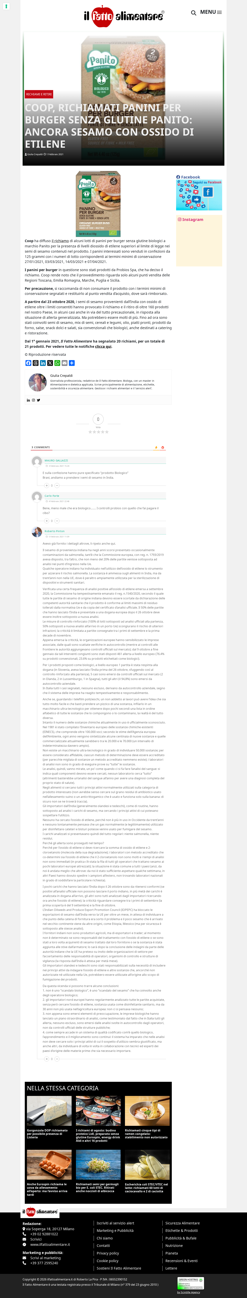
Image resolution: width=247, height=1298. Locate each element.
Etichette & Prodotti (181, 1230)
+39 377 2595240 (44, 1262)
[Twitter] (38, 400)
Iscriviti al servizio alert (115, 1223)
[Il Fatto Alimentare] (123, 15)
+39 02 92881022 (44, 1233)
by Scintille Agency (188, 1292)
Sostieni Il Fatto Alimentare (119, 1268)
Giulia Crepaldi (35, 154)
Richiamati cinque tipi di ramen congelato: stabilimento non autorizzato (146, 1133)
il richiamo (60, 240)
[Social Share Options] (181, 262)
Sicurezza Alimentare (182, 1223)
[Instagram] (33, 400)
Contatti (103, 1245)
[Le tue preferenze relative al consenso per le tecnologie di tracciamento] (6, 6)
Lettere (171, 1268)
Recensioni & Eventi (181, 1260)
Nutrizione (174, 1245)
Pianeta (171, 1253)
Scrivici (36, 1239)
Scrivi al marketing (45, 1257)
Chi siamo (105, 1238)
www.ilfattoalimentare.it (50, 1244)
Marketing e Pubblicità (115, 1230)
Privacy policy (108, 1253)
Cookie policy (107, 1260)
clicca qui (103, 346)
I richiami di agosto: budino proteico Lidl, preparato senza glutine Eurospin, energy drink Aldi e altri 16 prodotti (98, 1135)
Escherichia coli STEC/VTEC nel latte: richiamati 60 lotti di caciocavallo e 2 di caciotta (146, 1187)
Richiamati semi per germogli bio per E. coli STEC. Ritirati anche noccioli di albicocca (97, 1187)
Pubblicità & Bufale (181, 1238)
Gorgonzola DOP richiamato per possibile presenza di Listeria (47, 1133)
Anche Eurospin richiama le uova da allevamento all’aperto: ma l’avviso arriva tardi (47, 1189)
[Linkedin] (28, 400)
